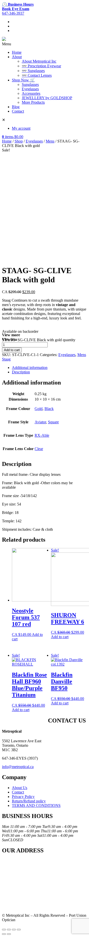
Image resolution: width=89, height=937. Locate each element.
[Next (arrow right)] (9, 934)
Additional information (29, 367)
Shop (19, 141)
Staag (6, 359)
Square (53, 422)
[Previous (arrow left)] (4, 934)
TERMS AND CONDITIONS (36, 805)
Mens (50, 141)
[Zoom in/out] (19, 929)
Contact (18, 792)
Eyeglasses (34, 141)
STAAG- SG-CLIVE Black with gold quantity (38, 340)
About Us (19, 788)
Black (49, 409)
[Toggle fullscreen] (14, 929)
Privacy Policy (23, 796)
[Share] (9, 929)
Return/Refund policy (29, 801)
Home (7, 141)
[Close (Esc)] (4, 929)
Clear (39, 449)
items (12, 137)
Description (21, 372)
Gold (39, 409)
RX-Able (42, 435)
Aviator (40, 422)
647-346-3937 (13, 13)
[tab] (49, 367)
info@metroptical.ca (18, 767)
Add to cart (12, 350)
